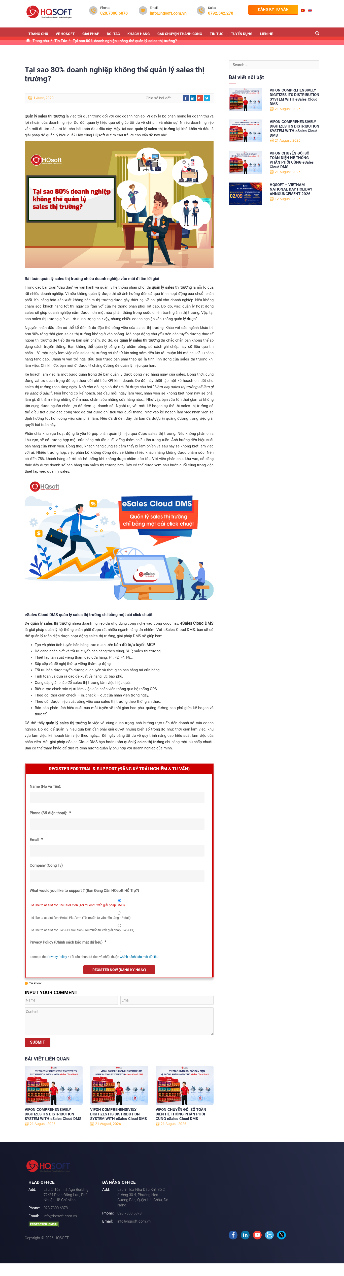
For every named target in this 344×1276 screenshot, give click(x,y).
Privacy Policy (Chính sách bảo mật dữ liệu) (68, 942)
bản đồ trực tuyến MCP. (134, 644)
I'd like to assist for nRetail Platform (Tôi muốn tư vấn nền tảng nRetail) (81, 918)
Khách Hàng (138, 34)
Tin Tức (216, 34)
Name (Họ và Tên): (45, 786)
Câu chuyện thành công (179, 34)
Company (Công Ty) (46, 865)
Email (36, 839)
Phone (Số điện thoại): (50, 812)
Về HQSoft (65, 34)
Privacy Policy (57, 957)
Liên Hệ (266, 34)
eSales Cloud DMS (197, 623)
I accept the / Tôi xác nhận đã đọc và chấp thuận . (94, 957)
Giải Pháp (90, 34)
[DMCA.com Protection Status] (43, 1224)
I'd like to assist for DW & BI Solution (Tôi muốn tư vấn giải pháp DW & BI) (82, 930)
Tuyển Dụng (242, 34)
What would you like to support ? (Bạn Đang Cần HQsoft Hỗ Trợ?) (84, 890)
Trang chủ (38, 34)
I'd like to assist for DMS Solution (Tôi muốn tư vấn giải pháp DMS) (78, 905)
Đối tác (113, 34)
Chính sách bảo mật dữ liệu (139, 957)
